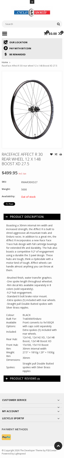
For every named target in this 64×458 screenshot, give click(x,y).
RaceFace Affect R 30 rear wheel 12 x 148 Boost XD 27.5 (29, 65)
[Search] (58, 24)
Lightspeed (20, 453)
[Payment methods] (6, 437)
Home (5, 62)
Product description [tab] (27, 217)
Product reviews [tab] (25, 378)
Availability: (8, 196)
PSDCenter (51, 450)
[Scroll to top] (58, 446)
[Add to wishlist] (51, 154)
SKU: (4, 181)
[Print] (60, 154)
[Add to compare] (56, 154)
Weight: (6, 189)
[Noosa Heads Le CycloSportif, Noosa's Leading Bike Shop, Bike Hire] (32, 11)
